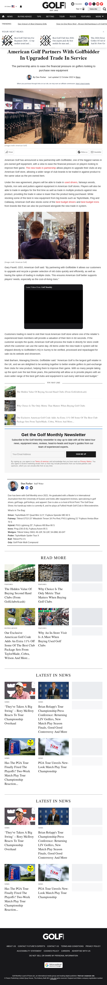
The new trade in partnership (41, 168)
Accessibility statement (29, 951)
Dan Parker (41, 77)
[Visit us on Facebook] (86, 4)
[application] (53, 306)
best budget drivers (66, 202)
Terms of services (42, 461)
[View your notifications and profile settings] (20, 6)
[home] (3, 17)
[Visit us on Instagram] (90, 4)
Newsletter (97, 152)
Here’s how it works (83, 84)
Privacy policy (93, 946)
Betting (50, 16)
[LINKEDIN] (27, 487)
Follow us (84, 152)
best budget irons (90, 202)
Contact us (53, 946)
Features (86, 16)
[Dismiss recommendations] (103, 31)
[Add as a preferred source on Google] (53, 965)
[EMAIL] (32, 487)
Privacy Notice (85, 461)
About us (11, 946)
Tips (39, 16)
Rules (73, 16)
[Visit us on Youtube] (97, 4)
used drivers (71, 182)
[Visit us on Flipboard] (101, 4)
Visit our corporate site (86, 976)
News (10, 16)
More (99, 16)
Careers (65, 951)
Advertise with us (81, 951)
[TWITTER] (23, 487)
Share (11, 152)
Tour (62, 16)
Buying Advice (25, 16)
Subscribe (93, 9)
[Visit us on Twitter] (94, 4)
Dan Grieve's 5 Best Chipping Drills (32, 24)
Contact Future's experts (31, 946)
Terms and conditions (72, 946)
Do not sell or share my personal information (53, 956)
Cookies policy (51, 951)
